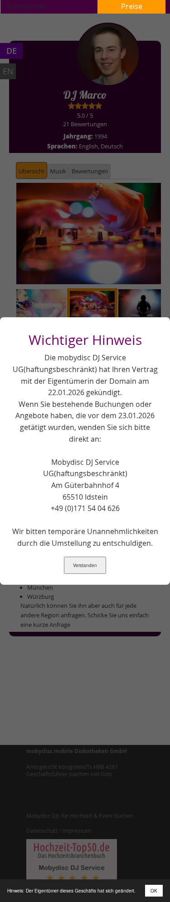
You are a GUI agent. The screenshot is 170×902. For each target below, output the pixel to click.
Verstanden (85, 565)
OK (154, 891)
